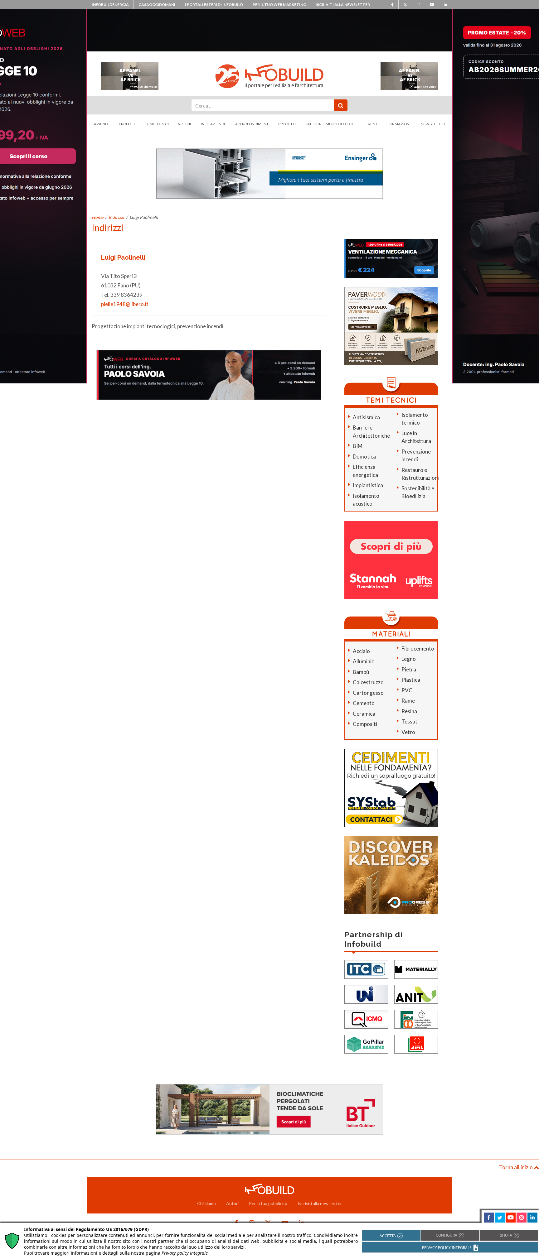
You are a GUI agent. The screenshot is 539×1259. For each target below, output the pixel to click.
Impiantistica (368, 485)
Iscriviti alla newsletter (343, 4)
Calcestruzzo (368, 682)
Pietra (408, 669)
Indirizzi (116, 217)
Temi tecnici (157, 124)
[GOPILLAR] (366, 1043)
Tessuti (410, 721)
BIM (357, 446)
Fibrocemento (417, 648)
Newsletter (432, 124)
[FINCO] (416, 1019)
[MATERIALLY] (416, 969)
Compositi (365, 724)
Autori (232, 1203)
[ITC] (366, 969)
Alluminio (364, 661)
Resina (409, 711)
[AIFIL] (416, 1043)
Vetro (408, 732)
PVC (406, 690)
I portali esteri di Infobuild (214, 4)
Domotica (364, 456)
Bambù (361, 672)
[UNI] (366, 994)
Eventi (372, 124)
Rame (408, 700)
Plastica (410, 679)
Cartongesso (368, 693)
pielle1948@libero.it (124, 304)
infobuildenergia (110, 4)
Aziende (102, 124)
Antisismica (366, 417)
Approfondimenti (252, 124)
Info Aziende (213, 124)
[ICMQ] (366, 1019)
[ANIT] (416, 994)
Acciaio (361, 651)
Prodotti (127, 124)
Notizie (185, 124)
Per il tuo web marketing (279, 4)
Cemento (364, 703)
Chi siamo (206, 1203)
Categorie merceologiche (331, 124)
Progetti (287, 124)
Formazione (399, 124)
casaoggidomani (156, 4)
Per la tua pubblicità (268, 1203)
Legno (408, 659)
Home (97, 217)
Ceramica (364, 713)
